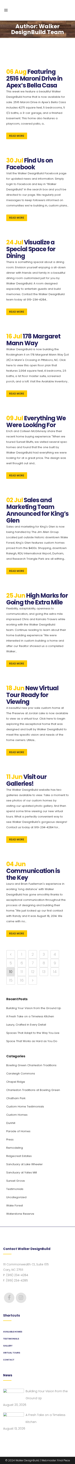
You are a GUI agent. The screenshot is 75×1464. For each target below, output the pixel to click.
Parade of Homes (18, 1131)
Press (10, 1139)
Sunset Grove (15, 1181)
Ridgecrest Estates (19, 1156)
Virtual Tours (11, 1352)
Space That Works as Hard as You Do (31, 1041)
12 (32, 971)
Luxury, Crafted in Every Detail (26, 1025)
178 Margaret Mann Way (33, 339)
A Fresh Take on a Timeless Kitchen (30, 1016)
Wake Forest (14, 1205)
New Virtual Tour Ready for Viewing (32, 695)
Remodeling (14, 1148)
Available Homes (12, 1331)
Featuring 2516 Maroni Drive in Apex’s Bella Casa (34, 79)
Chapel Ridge (15, 1082)
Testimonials (14, 1189)
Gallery (7, 1345)
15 (10, 980)
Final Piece (63, 1460)
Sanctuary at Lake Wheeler (24, 1164)
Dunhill (10, 1123)
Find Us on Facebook (29, 163)
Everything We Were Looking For (36, 421)
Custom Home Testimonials (25, 1106)
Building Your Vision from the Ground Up (33, 1008)
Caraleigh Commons (20, 1073)
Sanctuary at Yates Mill (21, 1172)
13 (43, 971)
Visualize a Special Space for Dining (30, 249)
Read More (16, 136)
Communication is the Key (33, 874)
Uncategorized (16, 1197)
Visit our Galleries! (26, 780)
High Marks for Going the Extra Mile (37, 599)
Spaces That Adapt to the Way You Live (32, 1033)
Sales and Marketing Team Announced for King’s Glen (37, 510)
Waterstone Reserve (20, 1214)
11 (21, 971)
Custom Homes (17, 1115)
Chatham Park (15, 1098)
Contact (8, 1359)
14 (55, 971)
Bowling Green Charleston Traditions (31, 1065)
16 (22, 980)
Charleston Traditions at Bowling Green (33, 1090)
